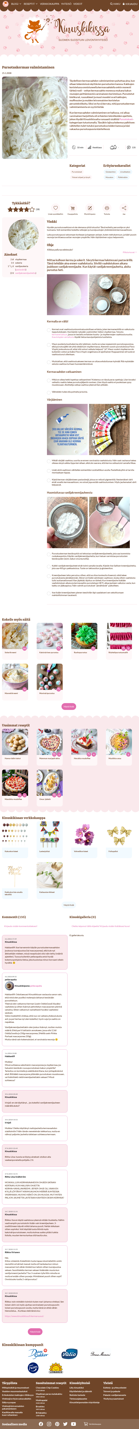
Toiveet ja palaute (111, 1391)
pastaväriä (21, 269)
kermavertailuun (59, 334)
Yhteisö (66, 3)
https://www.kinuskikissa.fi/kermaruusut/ (24, 1316)
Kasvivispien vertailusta (63, 337)
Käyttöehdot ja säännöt (81, 1391)
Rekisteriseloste (77, 1395)
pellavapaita (36, 985)
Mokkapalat (41, 1400)
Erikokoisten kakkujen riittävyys (18, 1395)
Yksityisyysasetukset (113, 1398)
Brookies (40, 1406)
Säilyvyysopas (9, 1402)
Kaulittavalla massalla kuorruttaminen (12, 1413)
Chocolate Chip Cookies (47, 1387)
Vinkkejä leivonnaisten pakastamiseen (13, 1407)
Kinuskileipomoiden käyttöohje (85, 1402)
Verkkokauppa (49, 4)
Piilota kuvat (129, 252)
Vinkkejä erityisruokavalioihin (16, 1398)
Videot (77, 3)
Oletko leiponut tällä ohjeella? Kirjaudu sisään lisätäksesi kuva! (101, 926)
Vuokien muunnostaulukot (14, 1391)
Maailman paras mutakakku (49, 1394)
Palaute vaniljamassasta (114, 1395)
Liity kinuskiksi (77, 1387)
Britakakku (41, 1412)
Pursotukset (126, 119)
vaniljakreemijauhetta (25, 273)
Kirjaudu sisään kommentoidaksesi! (20, 926)
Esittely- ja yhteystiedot (114, 1387)
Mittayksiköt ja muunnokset (15, 1387)
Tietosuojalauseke (78, 1398)
